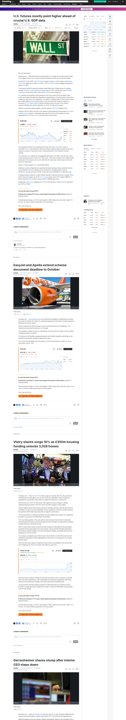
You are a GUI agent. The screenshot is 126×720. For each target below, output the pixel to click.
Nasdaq (85, 41)
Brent (30, 179)
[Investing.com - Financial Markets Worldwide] (8, 1)
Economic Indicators (35, 6)
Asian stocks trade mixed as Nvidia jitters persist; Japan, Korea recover (96, 133)
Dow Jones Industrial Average (36, 90)
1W (23, 129)
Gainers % (93, 148)
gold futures (29, 182)
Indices (85, 16)
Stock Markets (27, 6)
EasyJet (31, 319)
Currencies (14, 6)
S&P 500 (46, 92)
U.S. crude (45, 177)
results (57, 147)
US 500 (85, 34)
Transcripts (97, 6)
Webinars (86, 196)
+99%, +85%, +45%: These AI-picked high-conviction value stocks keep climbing (97, 119)
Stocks (102, 16)
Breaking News (6, 6)
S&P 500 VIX (86, 43)
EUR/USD (63, 182)
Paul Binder (19, 244)
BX (24, 172)
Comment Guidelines (17, 240)
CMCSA (30, 170)
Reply (16, 249)
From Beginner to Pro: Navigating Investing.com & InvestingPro (95, 201)
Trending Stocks (88, 209)
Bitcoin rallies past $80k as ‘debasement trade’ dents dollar (96, 105)
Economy (42, 6)
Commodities (20, 6)
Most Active (86, 148)
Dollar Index (86, 46)
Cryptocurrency (48, 6)
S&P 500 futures (39, 81)
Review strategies (40, 552)
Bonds (97, 16)
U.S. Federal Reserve (32, 103)
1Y (31, 129)
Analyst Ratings (90, 6)
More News (94, 139)
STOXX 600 (55, 108)
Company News (63, 6)
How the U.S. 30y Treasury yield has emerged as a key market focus (96, 127)
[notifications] (120, 1)
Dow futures (51, 83)
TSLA (26, 149)
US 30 (85, 32)
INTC (60, 172)
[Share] (66, 25)
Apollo (38, 319)
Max (36, 129)
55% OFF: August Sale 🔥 (100, 1)
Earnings (69, 6)
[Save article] (70, 25)
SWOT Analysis (83, 6)
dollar (71, 175)
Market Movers (88, 145)
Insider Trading (55, 6)
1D (21, 129)
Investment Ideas (75, 6)
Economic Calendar (58, 4)
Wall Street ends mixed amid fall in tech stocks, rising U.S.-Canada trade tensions (97, 112)
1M (26, 129)
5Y (33, 129)
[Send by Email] (41, 218)
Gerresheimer (39, 714)
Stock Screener (67, 4)
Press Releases (103, 6)
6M (29, 129)
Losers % (99, 148)
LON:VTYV (36, 496)
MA (49, 170)
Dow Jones (86, 36)
